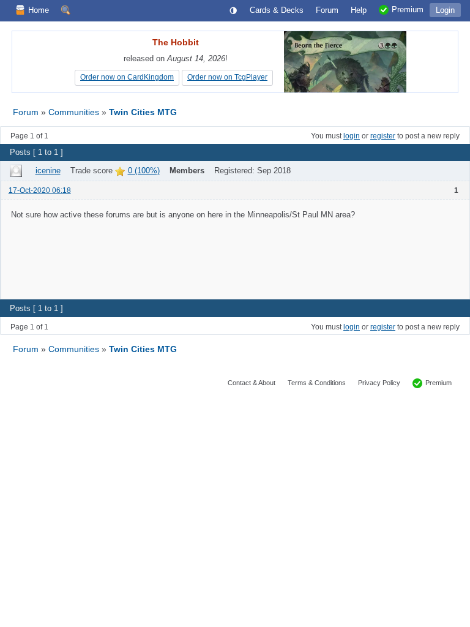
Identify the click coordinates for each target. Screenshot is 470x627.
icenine (48, 170)
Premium (438, 382)
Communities (75, 112)
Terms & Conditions (317, 382)
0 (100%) (144, 170)
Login (445, 10)
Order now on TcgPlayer (227, 77)
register (382, 136)
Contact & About (251, 382)
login (351, 136)
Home (38, 10)
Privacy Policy (379, 382)
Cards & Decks (277, 10)
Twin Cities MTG (143, 112)
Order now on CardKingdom (127, 77)
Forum (26, 112)
